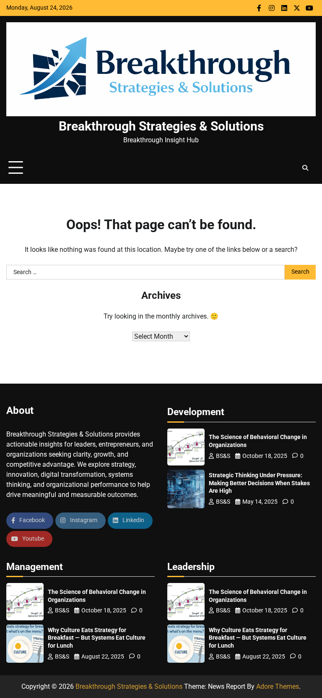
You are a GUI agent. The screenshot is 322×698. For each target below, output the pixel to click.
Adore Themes (277, 686)
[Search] (305, 168)
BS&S (223, 455)
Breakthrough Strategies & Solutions (161, 126)
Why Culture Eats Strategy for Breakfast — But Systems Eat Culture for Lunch (96, 638)
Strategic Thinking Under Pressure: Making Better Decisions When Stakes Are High (259, 483)
